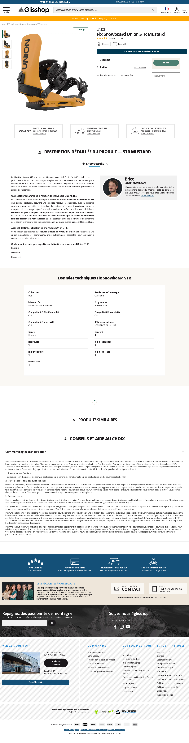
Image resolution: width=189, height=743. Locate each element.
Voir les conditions (39, 133)
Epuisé (166, 62)
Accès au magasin (56, 663)
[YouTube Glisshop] (128, 627)
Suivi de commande (96, 663)
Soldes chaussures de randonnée (171, 683)
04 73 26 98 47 (147, 195)
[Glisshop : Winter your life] (33, 10)
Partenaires (162, 671)
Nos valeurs (127, 655)
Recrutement (127, 691)
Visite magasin (128, 683)
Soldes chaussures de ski (167, 687)
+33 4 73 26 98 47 (170, 589)
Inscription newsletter (166, 663)
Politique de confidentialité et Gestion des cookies (137, 678)
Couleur (103, 59)
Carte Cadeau (93, 656)
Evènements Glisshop (131, 662)
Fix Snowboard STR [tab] (94, 164)
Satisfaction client (164, 659)
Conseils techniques (165, 667)
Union (101, 29)
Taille (102, 67)
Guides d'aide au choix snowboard (171, 679)
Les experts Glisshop (131, 659)
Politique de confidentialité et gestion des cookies (103, 729)
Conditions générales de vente (100, 671)
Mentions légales (129, 666)
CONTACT (131, 589)
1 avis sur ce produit (116, 38)
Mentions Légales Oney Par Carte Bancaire (136, 671)
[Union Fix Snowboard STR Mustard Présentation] (52, 72)
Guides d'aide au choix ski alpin (169, 675)
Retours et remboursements (100, 667)
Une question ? (163, 652)
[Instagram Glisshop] (122, 627)
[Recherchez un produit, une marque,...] (153, 10)
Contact (160, 656)
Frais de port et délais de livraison (101, 659)
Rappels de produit (165, 695)
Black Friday (162, 691)
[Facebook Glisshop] (115, 627)
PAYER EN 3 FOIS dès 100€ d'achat (55, 2)
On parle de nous (129, 687)
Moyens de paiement (96, 652)
